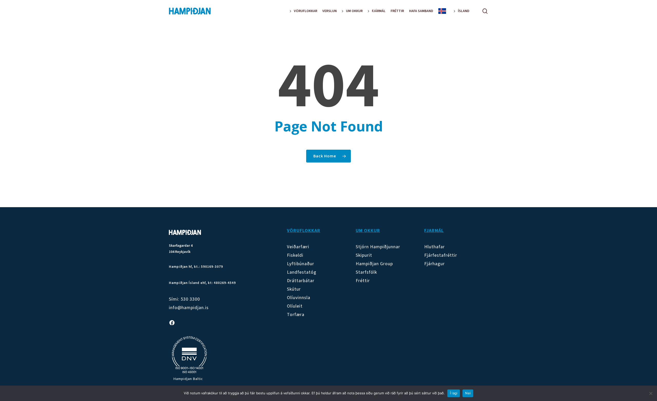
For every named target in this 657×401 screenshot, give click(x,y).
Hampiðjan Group (374, 264)
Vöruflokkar (303, 230)
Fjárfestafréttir (440, 255)
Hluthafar (434, 247)
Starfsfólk (366, 272)
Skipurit (364, 255)
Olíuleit (295, 306)
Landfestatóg (301, 272)
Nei (468, 393)
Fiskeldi (295, 255)
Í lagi (454, 393)
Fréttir (363, 281)
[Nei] (650, 393)
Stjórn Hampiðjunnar (378, 247)
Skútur (294, 289)
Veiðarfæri (298, 247)
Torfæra (295, 314)
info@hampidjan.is (189, 307)
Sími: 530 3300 (184, 299)
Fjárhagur (434, 264)
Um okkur (368, 230)
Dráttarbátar (300, 281)
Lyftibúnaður (300, 264)
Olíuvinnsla (298, 297)
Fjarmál (434, 230)
